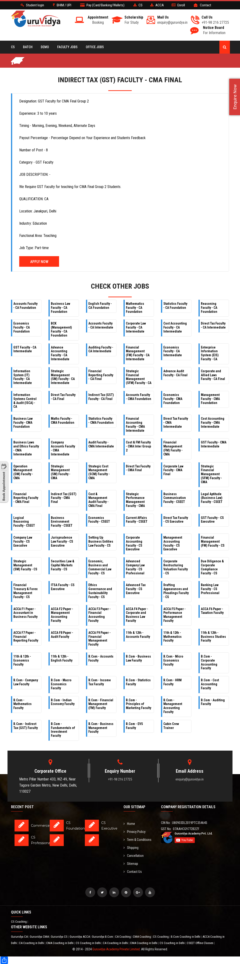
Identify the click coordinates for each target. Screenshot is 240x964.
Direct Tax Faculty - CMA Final (138, 468)
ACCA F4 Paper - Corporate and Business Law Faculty (137, 615)
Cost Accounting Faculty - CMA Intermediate (212, 422)
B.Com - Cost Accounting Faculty (210, 684)
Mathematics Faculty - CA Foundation (135, 307)
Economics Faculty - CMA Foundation (172, 399)
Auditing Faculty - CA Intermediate (100, 349)
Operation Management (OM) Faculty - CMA (23, 472)
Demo (45, 47)
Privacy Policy (136, 832)
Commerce (40, 825)
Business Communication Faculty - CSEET (174, 498)
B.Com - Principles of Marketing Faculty (138, 704)
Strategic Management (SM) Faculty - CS (25, 565)
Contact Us (134, 872)
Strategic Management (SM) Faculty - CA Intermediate (63, 377)
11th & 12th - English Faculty (61, 658)
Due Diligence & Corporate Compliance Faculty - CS (212, 567)
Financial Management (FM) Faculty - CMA (173, 448)
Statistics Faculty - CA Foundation (175, 306)
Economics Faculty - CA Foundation (21, 327)
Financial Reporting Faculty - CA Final (100, 375)
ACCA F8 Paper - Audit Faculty (62, 635)
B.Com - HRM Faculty (172, 682)
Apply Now (39, 261)
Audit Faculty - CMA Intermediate (101, 444)
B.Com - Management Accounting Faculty (172, 706)
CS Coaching (19, 921)
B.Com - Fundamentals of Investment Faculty (63, 729)
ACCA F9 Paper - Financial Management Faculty (99, 638)
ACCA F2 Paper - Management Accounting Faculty (62, 615)
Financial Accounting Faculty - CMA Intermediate (135, 424)
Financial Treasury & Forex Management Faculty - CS (25, 591)
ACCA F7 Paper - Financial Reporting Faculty (25, 637)
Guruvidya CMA (39, 936)
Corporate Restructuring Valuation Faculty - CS (175, 567)
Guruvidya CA (19, 936)
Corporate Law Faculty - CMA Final (173, 470)
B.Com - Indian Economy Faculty (63, 702)
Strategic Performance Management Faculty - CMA (135, 500)
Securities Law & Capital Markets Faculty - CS (62, 565)
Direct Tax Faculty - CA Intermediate (213, 325)
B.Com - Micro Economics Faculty (173, 660)
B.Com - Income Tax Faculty (99, 682)
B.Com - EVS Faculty (134, 726)
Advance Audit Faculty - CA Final (175, 373)
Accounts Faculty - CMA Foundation (138, 397)
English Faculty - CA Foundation (100, 306)
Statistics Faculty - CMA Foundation (101, 420)
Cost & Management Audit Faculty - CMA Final (98, 500)
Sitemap (132, 864)
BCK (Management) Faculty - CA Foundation (61, 329)
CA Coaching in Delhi (32, 943)
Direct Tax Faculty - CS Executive (175, 520)
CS (13, 47)
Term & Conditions (139, 840)
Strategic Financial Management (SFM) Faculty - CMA (211, 474)
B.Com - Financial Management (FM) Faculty (100, 704)
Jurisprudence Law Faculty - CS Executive (62, 541)
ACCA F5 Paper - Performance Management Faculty (174, 615)
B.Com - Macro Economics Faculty (61, 684)
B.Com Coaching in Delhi (186, 936)
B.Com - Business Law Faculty (138, 658)
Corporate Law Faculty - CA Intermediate (136, 327)
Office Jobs (95, 47)
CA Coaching (123, 936)
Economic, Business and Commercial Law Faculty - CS (99, 567)
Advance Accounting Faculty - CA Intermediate (60, 353)
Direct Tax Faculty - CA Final (63, 397)
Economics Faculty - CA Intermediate (172, 351)
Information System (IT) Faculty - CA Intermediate (22, 377)
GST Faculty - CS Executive (212, 520)
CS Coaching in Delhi (88, 943)
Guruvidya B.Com (103, 936)
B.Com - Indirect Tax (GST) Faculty (25, 726)
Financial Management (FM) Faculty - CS (213, 541)
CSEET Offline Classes (200, 943)
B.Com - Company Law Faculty (25, 682)
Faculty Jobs (67, 47)
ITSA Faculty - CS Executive (63, 587)
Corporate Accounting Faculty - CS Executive (134, 543)
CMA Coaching (142, 936)
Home (131, 824)
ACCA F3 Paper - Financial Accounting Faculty (99, 615)
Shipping (133, 848)
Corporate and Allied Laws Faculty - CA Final (213, 375)
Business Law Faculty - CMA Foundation (23, 422)
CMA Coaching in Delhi (60, 943)
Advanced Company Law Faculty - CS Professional (135, 567)
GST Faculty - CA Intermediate (24, 349)
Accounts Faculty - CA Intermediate (100, 325)
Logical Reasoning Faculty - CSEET (24, 522)
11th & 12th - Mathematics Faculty (172, 637)
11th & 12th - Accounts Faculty (138, 635)
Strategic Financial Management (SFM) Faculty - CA (138, 377)
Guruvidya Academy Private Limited (116, 949)
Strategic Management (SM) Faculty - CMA (60, 472)
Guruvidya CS (59, 936)
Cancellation (135, 856)
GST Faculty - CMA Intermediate (213, 444)
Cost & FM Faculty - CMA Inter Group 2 (138, 446)
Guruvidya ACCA (80, 936)
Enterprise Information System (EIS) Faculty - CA (210, 353)
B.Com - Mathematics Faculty (22, 704)
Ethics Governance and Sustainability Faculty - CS (100, 591)
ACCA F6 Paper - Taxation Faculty (212, 611)
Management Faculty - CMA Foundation (210, 399)
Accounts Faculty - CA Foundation (25, 306)
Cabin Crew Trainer (171, 726)
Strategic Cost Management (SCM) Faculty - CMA (99, 472)
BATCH (28, 47)
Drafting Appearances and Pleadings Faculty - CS (176, 591)
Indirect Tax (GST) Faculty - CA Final (101, 397)
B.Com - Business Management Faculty (100, 728)
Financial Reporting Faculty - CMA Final (25, 498)
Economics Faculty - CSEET (99, 520)
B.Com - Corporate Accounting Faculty (209, 662)
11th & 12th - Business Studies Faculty (213, 637)
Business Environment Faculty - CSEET (61, 522)
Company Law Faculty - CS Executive (22, 541)
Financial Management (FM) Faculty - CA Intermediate (138, 353)
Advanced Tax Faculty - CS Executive (136, 589)
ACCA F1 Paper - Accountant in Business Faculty (25, 613)
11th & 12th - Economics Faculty (22, 660)
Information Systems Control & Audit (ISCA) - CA (25, 400)
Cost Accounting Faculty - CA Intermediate (175, 327)
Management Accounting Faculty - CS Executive (172, 543)
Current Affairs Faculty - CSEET (136, 520)
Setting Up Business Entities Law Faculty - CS (100, 541)
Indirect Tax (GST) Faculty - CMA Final (63, 498)
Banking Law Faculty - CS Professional (210, 589)
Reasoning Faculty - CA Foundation (209, 307)
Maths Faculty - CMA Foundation (62, 420)
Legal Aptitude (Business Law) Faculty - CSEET (211, 498)
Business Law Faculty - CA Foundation (60, 307)
